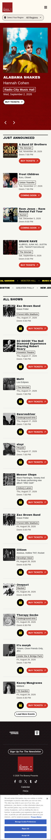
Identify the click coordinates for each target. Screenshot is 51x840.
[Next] (13, 122)
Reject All (25, 829)
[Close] (47, 798)
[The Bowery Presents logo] (7, 7)
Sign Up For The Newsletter (25, 751)
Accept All (25, 835)
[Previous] (5, 122)
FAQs (25, 791)
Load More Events (25, 714)
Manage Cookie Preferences (25, 822)
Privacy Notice (36, 817)
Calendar (25, 787)
